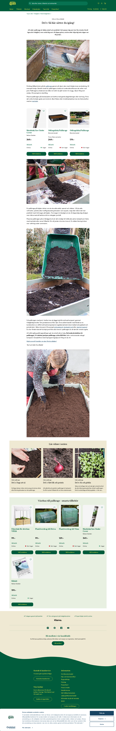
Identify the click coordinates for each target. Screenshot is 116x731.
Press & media (65, 687)
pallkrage (49, 86)
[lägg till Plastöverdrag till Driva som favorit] (54, 507)
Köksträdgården (45, 13)
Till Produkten (39, 154)
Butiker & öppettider (42, 699)
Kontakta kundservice (43, 678)
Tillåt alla (101, 713)
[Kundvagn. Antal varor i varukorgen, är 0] (105, 3)
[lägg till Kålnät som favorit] (30, 559)
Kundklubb (96, 9)
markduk (35, 101)
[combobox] (60, 3)
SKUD (63, 701)
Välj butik (104, 9)
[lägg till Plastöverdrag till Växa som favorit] (78, 507)
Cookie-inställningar (70, 706)
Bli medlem (58, 643)
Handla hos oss (65, 690)
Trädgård (36, 13)
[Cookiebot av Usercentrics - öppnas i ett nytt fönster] (11, 727)
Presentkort (64, 685)
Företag (89, 9)
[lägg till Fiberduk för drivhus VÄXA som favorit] (30, 507)
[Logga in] (101, 3)
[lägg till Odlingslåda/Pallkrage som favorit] (65, 111)
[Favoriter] (98, 3)
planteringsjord (82, 327)
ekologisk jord (68, 327)
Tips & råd (30, 13)
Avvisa (102, 724)
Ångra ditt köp (65, 679)
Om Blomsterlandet (67, 674)
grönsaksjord (58, 327)
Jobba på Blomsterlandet (68, 696)
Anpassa (100, 718)
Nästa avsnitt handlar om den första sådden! (42, 341)
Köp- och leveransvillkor (68, 677)
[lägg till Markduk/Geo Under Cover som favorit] (43, 111)
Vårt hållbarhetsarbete (68, 693)
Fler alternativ (26, 727)
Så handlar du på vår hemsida (70, 698)
